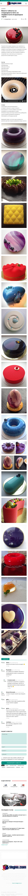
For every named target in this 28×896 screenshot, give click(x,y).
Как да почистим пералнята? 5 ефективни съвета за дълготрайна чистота (13, 829)
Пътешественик (5, 820)
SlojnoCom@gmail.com (17, 883)
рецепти (3, 767)
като (5, 784)
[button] (14, 90)
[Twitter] (20, 886)
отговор (7, 665)
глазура (6, 765)
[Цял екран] (25, 101)
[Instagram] (6, 886)
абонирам (22, 784)
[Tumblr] (17, 886)
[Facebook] (2, 886)
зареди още (4, 844)
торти (22, 767)
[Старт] (3, 101)
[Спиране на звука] (22, 101)
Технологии (4, 813)
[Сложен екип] (2, 19)
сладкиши (18, 767)
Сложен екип (8, 19)
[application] (14, 89)
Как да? (3, 826)
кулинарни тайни (13, 765)
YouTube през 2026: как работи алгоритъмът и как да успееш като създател (14, 815)
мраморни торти (21, 765)
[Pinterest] (13, 886)
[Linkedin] (10, 886)
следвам (14, 784)
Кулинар (3, 8)
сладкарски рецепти (11, 767)
